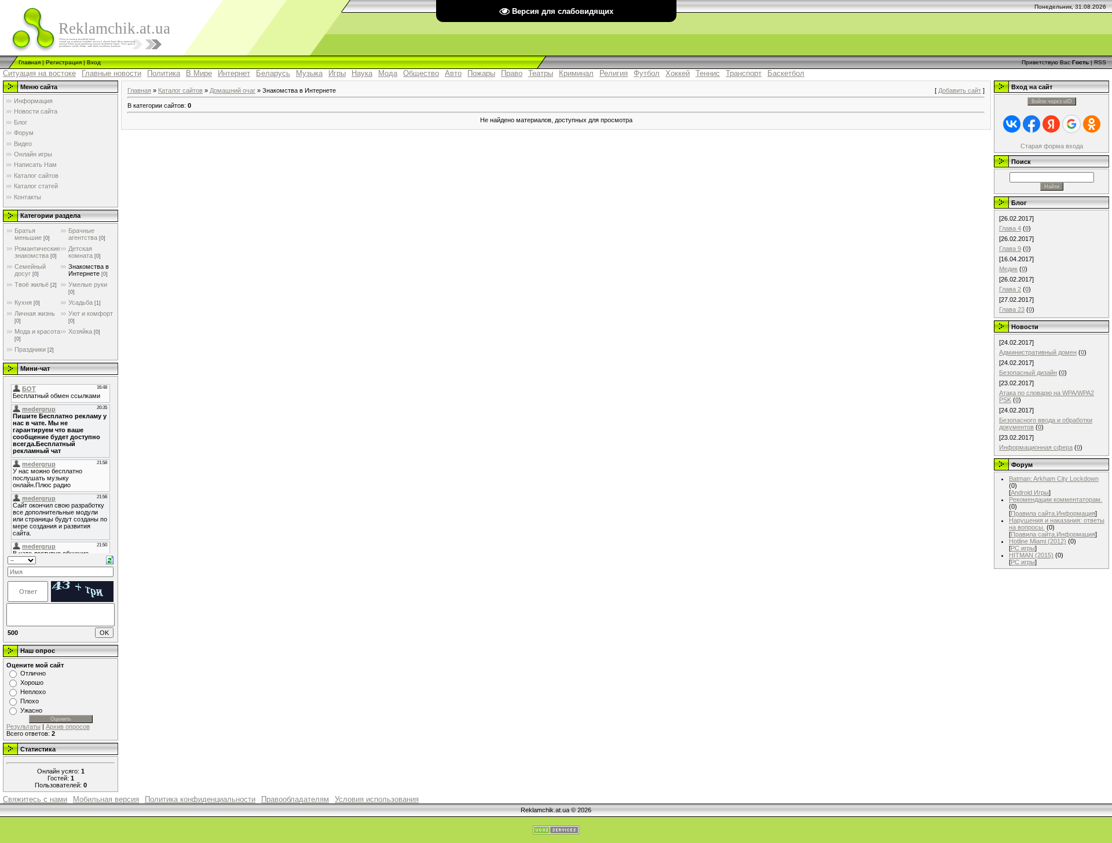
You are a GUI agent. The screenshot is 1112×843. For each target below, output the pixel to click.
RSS (1100, 62)
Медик (1008, 268)
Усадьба (80, 302)
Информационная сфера (1036, 447)
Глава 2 (1010, 289)
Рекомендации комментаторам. (1055, 499)
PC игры (1023, 548)
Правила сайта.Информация (1053, 513)
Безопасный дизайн (1028, 372)
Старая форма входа (1051, 146)
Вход (94, 62)
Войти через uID (1051, 101)
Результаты (23, 726)
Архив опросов (68, 726)
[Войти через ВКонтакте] (1011, 124)
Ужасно (31, 710)
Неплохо (33, 691)
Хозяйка (80, 331)
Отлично (33, 673)
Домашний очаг (232, 90)
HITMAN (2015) (1031, 555)
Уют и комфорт (90, 313)
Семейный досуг (30, 270)
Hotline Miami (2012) (1037, 541)
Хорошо (31, 682)
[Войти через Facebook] (1031, 124)
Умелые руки (87, 284)
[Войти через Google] (1071, 124)
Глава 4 (1010, 228)
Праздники (30, 349)
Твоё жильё (31, 284)
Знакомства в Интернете (88, 270)
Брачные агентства (82, 234)
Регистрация (64, 62)
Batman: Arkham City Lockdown (1054, 478)
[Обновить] (110, 559)
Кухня (23, 302)
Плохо (29, 701)
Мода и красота (37, 331)
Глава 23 (1012, 309)
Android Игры (1030, 492)
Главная (30, 62)
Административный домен (1038, 352)
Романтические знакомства (37, 252)
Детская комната (80, 252)
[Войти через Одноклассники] (1091, 124)
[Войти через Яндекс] (1051, 124)
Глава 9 (1010, 248)
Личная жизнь (34, 313)
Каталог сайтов (180, 90)
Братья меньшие (28, 234)
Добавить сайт (959, 90)
